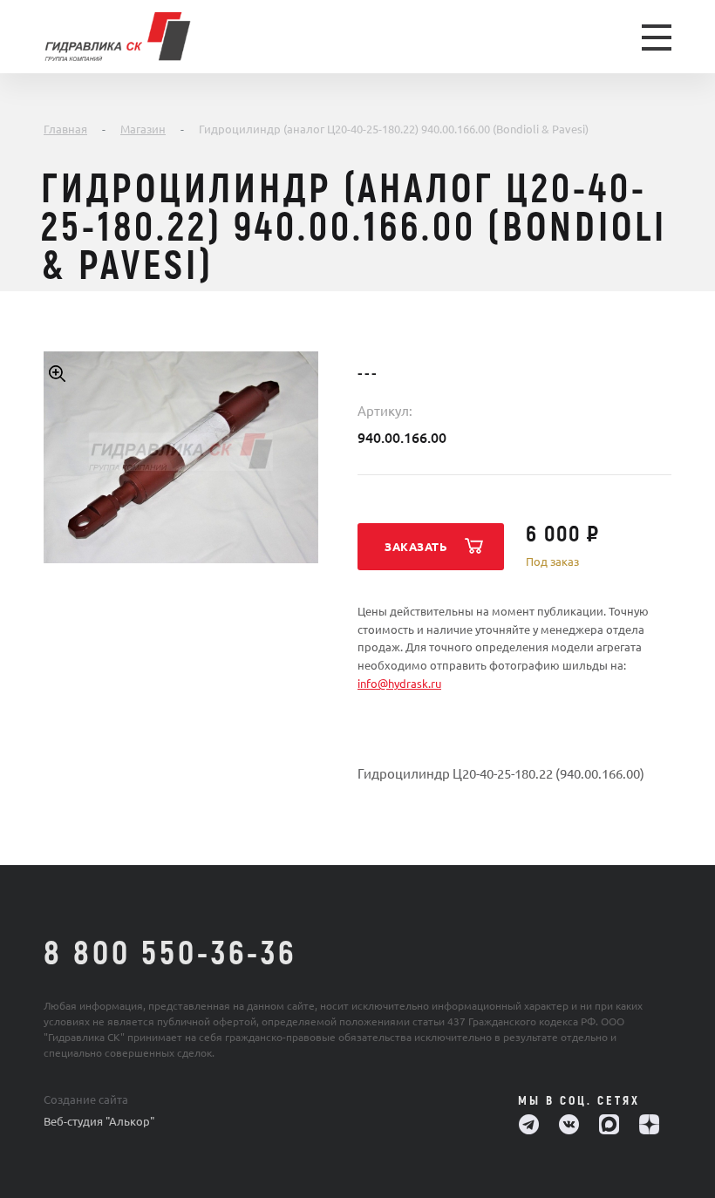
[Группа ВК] (569, 1124)
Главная (65, 129)
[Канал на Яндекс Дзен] (649, 1124)
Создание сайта (86, 1099)
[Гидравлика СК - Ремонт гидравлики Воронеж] (149, 36)
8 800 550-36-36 (170, 953)
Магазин (143, 129)
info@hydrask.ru (399, 683)
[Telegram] (529, 1124)
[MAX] (609, 1124)
